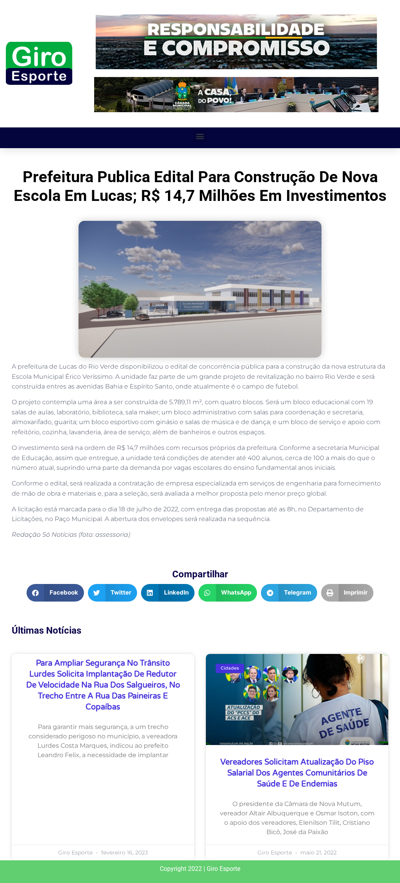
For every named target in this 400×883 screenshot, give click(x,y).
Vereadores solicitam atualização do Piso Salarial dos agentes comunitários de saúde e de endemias (297, 773)
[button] (200, 135)
